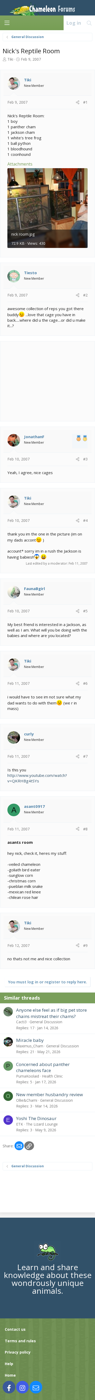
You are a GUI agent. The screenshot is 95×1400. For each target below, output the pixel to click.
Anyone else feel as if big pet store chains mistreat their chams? (51, 1013)
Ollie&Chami (26, 1100)
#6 (85, 683)
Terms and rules (20, 1340)
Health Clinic (52, 1076)
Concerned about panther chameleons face (43, 1067)
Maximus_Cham (29, 1045)
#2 (85, 295)
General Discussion (46, 1021)
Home (10, 1375)
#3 (85, 459)
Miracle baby (30, 1040)
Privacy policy (18, 1352)
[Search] (89, 22)
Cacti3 (21, 1021)
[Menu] (7, 22)
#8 (85, 828)
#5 (85, 610)
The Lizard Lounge (42, 1124)
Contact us (15, 1329)
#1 (85, 102)
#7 (85, 756)
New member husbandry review (49, 1094)
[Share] (77, 102)
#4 (85, 520)
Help (9, 1363)
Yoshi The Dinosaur (36, 1118)
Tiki (10, 59)
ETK (19, 1124)
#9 (85, 945)
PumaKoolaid (27, 1076)
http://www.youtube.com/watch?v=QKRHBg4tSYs (37, 778)
